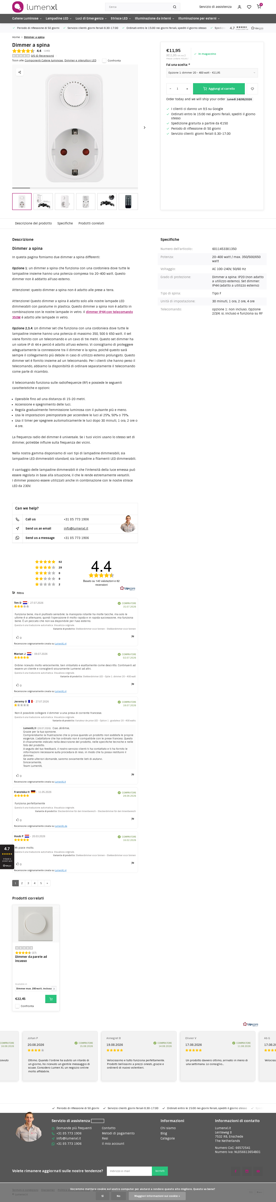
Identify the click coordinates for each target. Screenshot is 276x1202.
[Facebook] (235, 1171)
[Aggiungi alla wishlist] (53, 910)
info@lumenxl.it (76, 529)
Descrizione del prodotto (33, 223)
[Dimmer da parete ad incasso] (35, 923)
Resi (105, 1138)
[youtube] (258, 1171)
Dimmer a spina (34, 37)
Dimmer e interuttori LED (80, 60)
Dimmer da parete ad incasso (31, 959)
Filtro (20, 593)
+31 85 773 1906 (76, 519)
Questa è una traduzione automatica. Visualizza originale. (44, 625)
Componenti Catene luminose (44, 60)
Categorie (168, 1138)
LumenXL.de (61, 826)
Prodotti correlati (91, 223)
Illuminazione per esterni (197, 18)
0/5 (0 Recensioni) (42, 55)
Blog (164, 1133)
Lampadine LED (57, 18)
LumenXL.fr (60, 782)
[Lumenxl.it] (34, 7)
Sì (102, 1196)
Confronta (114, 60)
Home (16, 37)
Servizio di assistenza (215, 7)
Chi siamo (168, 1128)
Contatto (108, 1128)
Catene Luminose (25, 18)
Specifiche (65, 223)
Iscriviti (159, 1171)
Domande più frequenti (74, 1128)
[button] (245, 28)
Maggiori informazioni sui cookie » (157, 1196)
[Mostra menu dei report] (132, 637)
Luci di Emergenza (89, 18)
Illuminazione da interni (153, 18)
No (118, 1196)
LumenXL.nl (60, 643)
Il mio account (113, 1144)
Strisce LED (119, 18)
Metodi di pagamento (118, 1133)
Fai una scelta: (178, 65)
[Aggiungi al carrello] (51, 999)
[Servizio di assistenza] (97, 1121)
